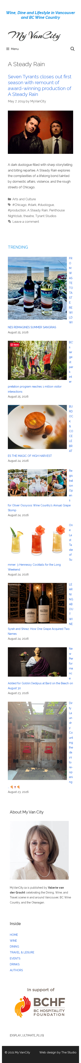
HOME (14, 934)
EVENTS (15, 958)
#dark (32, 205)
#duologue (46, 205)
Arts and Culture (24, 199)
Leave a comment (25, 222)
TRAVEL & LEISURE (22, 952)
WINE (13, 940)
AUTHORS (16, 970)
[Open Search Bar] (72, 49)
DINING (14, 946)
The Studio (68, 1052)
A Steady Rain (37, 210)
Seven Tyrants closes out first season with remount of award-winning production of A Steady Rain (39, 85)
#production (17, 210)
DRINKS (14, 964)
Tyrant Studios (45, 216)
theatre (28, 216)
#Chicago (19, 205)
